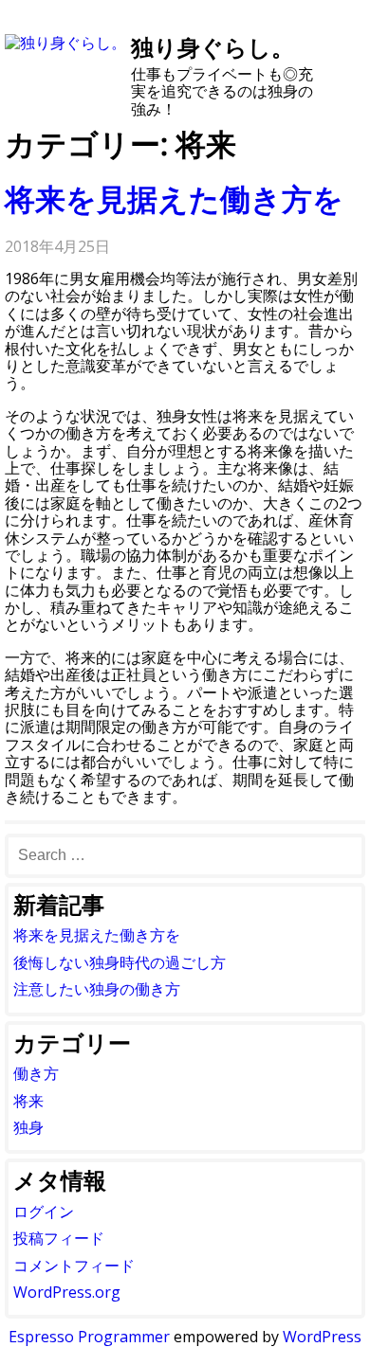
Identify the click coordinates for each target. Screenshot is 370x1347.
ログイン (43, 1211)
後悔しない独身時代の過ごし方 (119, 962)
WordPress (322, 1336)
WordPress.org (66, 1292)
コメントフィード (74, 1265)
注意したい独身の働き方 (96, 989)
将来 (28, 1100)
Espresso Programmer (89, 1336)
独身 (28, 1127)
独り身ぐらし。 (212, 47)
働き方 (36, 1073)
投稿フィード (58, 1238)
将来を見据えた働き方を (174, 198)
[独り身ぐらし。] (65, 42)
